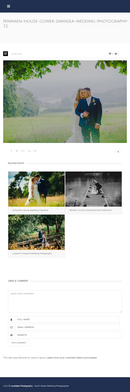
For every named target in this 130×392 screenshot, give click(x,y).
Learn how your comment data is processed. (72, 357)
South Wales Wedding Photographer (51, 386)
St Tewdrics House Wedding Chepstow (30, 210)
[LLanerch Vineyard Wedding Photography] (36, 232)
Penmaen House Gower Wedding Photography (49, 31)
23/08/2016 (16, 54)
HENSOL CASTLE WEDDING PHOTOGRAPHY (90, 210)
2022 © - (18, 386)
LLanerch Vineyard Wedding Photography (32, 253)
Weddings (14, 31)
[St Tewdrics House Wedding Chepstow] (36, 189)
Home (3, 31)
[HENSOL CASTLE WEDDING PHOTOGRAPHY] (93, 189)
